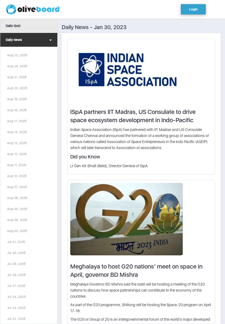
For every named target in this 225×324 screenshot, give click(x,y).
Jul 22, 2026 (16, 319)
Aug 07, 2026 (17, 187)
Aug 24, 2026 (17, 66)
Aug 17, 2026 (16, 121)
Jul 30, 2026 (16, 253)
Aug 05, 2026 (17, 209)
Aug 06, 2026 (17, 198)
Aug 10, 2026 (17, 176)
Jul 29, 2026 (16, 264)
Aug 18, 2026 (17, 110)
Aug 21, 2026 (17, 77)
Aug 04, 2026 (17, 220)
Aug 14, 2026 (17, 132)
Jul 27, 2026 (16, 286)
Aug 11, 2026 (16, 165)
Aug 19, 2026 (17, 99)
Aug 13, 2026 (17, 143)
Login (193, 9)
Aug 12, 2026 (17, 154)
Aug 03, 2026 (17, 231)
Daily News (14, 40)
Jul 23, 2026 (16, 308)
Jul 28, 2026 (16, 275)
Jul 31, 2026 (16, 242)
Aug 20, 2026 (17, 88)
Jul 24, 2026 (16, 297)
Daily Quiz (13, 26)
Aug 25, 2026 (17, 55)
